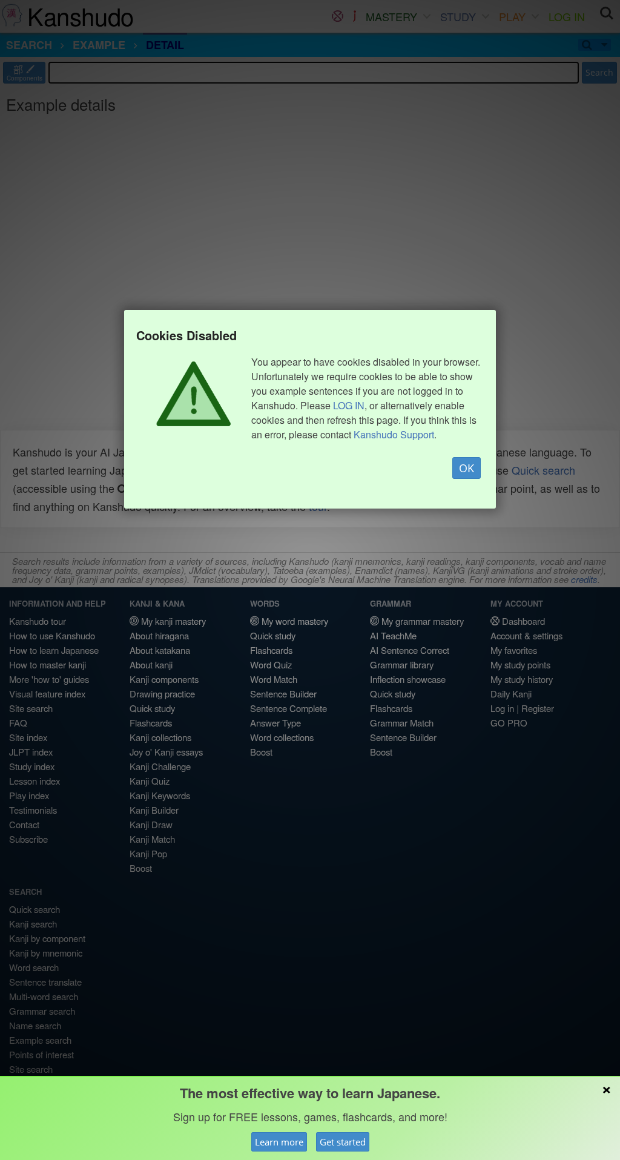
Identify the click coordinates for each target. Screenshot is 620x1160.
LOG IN (348, 405)
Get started (343, 1142)
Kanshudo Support (394, 434)
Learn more (279, 1142)
